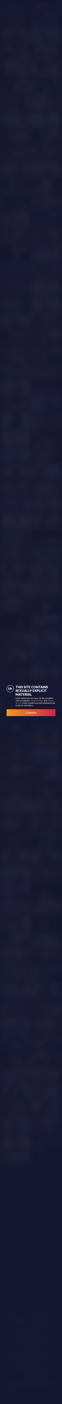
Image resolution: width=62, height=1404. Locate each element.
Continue (31, 712)
